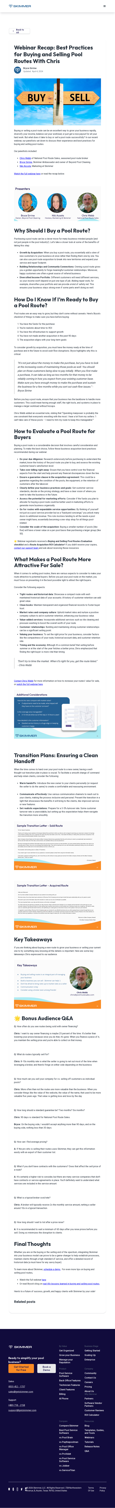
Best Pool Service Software (68, 1431)
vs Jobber (64, 1465)
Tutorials (89, 1442)
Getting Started (92, 1350)
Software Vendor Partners (93, 1404)
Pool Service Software (65, 1374)
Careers (89, 1382)
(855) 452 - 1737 (16, 1386)
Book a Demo (47, 1368)
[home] (19, 6)
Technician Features (69, 1385)
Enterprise (90, 1359)
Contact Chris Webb (23, 681)
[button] (104, 6)
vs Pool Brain (66, 1437)
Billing (62, 1394)
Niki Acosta (25, 166)
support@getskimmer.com (22, 1410)
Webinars (89, 1437)
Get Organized (66, 1350)
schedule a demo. (52, 1269)
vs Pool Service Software (67, 1460)
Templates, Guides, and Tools (94, 1431)
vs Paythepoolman (68, 1442)
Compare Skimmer (68, 1425)
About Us (89, 1391)
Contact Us (90, 1377)
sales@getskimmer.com (20, 1391)
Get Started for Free (21, 1368)
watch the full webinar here (30, 684)
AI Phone (63, 1398)
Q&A (87, 1451)
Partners (89, 1398)
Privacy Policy (103, 1489)
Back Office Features (70, 1380)
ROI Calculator (92, 1415)
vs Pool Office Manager (66, 1448)
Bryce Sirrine (26, 162)
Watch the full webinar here (27, 173)
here (44, 1279)
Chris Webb (25, 158)
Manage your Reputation (66, 1361)
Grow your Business (69, 1355)
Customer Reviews (94, 1410)
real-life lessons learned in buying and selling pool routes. (71, 1283)
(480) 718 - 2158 (16, 1405)
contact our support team (26, 548)
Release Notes (92, 1446)
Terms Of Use (91, 1489)
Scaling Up (90, 1355)
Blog (87, 1425)
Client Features (67, 1389)
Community (90, 1373)
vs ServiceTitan (67, 1470)
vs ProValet (65, 1454)
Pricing (88, 1386)
